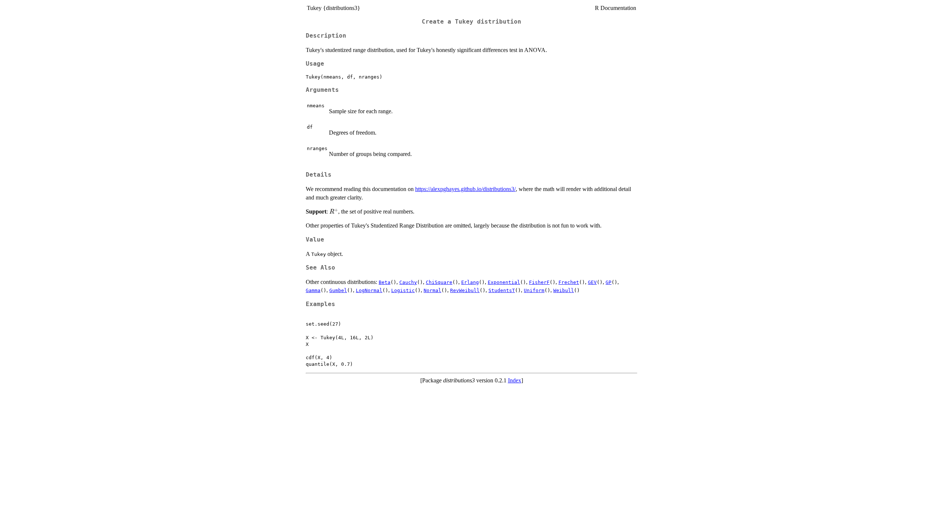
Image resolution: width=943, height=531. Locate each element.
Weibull (563, 290)
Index (514, 380)
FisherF (539, 282)
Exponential (504, 282)
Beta (384, 282)
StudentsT (501, 290)
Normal (432, 290)
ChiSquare (439, 282)
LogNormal (369, 290)
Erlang (470, 282)
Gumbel (338, 290)
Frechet (568, 282)
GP (608, 282)
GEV (592, 282)
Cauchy (408, 282)
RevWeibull (465, 290)
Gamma (313, 290)
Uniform (534, 290)
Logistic (403, 290)
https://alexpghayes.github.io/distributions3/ (465, 189)
